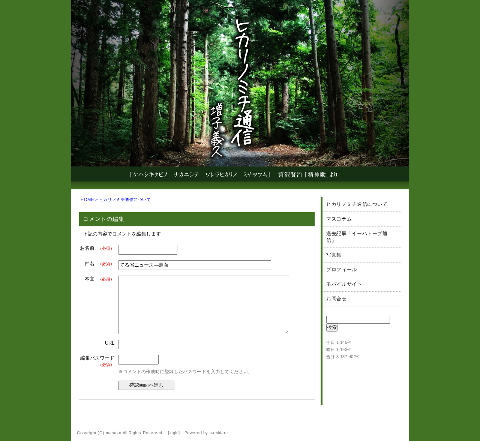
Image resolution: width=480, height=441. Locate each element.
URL (109, 343)
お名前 (97, 248)
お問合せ (336, 299)
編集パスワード (97, 361)
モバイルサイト (344, 284)
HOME (87, 199)
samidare (219, 432)
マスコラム (339, 219)
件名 (99, 263)
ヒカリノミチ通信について (125, 199)
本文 (99, 279)
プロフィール (341, 269)
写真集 (334, 255)
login (174, 432)
